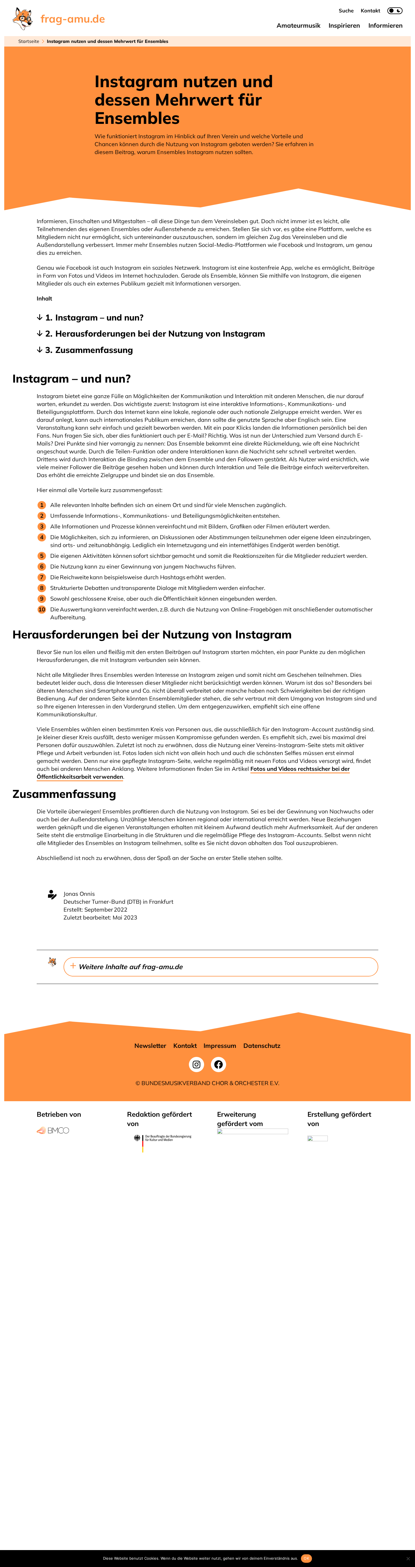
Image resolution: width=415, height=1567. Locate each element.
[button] (346, 10)
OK (306, 1558)
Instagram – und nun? (99, 317)
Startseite (28, 41)
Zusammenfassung (94, 349)
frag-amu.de (73, 18)
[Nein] (408, 1558)
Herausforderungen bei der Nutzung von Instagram (160, 333)
